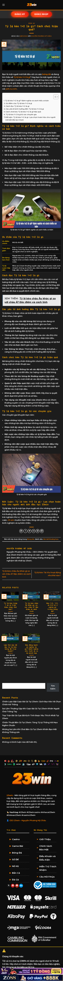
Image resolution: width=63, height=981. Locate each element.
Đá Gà (15, 879)
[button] (3, 5)
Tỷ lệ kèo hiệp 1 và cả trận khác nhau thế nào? (10, 606)
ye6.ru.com (11, 89)
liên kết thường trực (50, 539)
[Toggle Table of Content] (54, 96)
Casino (16, 839)
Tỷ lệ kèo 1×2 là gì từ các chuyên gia (21, 114)
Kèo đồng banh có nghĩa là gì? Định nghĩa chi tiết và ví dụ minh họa (31, 649)
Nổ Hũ (15, 866)
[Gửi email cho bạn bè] (33, 531)
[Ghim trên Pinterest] (38, 531)
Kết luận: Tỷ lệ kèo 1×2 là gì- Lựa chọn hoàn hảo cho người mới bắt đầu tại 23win (30, 118)
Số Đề (15, 859)
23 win (11, 520)
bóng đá (46, 74)
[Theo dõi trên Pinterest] (13, 886)
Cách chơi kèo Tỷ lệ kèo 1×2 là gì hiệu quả (23, 112)
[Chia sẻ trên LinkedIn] (42, 531)
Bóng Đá (31, 23)
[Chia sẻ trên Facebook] (25, 531)
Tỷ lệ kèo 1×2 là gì (21, 77)
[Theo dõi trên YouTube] (17, 886)
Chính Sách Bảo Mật (45, 848)
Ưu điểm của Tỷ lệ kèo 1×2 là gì (19, 103)
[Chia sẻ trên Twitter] (29, 531)
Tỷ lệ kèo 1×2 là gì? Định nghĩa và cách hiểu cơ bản (27, 101)
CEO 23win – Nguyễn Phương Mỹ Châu (27, 820)
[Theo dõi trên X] (9, 886)
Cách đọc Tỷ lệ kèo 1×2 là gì (17, 106)
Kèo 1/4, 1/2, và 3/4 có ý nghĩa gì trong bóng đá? (52, 607)
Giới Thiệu (45, 839)
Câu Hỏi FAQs (47, 876)
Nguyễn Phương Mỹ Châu (41, 36)
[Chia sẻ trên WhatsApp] (21, 531)
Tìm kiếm (6, 681)
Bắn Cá (16, 872)
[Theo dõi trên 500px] (21, 886)
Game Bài (17, 846)
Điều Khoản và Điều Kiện (47, 858)
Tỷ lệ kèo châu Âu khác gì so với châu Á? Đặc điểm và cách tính (16, 574)
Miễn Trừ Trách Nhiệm (47, 868)
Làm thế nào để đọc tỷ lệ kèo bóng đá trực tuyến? (10, 648)
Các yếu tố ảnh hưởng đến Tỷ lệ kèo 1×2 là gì (25, 109)
